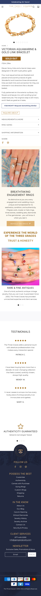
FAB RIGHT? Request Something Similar (20, 106)
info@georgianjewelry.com (20, 540)
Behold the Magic (19, 224)
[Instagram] (20, 466)
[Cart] (38, 6)
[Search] (33, 6)
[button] (14, 42)
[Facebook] (15, 466)
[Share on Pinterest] (8, 143)
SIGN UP (32, 554)
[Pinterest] (25, 466)
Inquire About (10, 113)
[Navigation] (2, 6)
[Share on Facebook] (2, 143)
